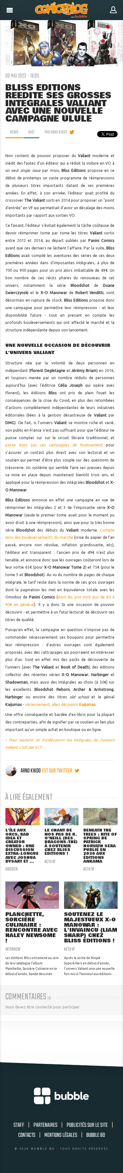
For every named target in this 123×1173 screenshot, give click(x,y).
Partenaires (45, 1125)
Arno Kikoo (30, 771)
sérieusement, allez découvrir (60, 704)
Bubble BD (95, 1135)
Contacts (26, 1135)
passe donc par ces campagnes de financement (54, 445)
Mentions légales (60, 1135)
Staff (19, 1125)
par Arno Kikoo (55, 132)
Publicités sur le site (87, 1125)
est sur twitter (57, 771)
